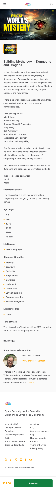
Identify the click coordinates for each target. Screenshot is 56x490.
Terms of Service (38, 445)
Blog (32, 434)
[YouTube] (30, 459)
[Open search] (51, 4)
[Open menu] (4, 4)
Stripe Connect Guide (15, 441)
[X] (16, 459)
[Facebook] (26, 459)
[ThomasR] (10, 361)
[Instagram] (6, 459)
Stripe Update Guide (14, 445)
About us (34, 424)
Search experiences (39, 431)
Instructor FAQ (11, 424)
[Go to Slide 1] (10, 49)
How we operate (38, 438)
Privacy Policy (37, 448)
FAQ (32, 427)
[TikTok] (10, 459)
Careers (34, 441)
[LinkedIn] (21, 459)
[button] (28, 24)
